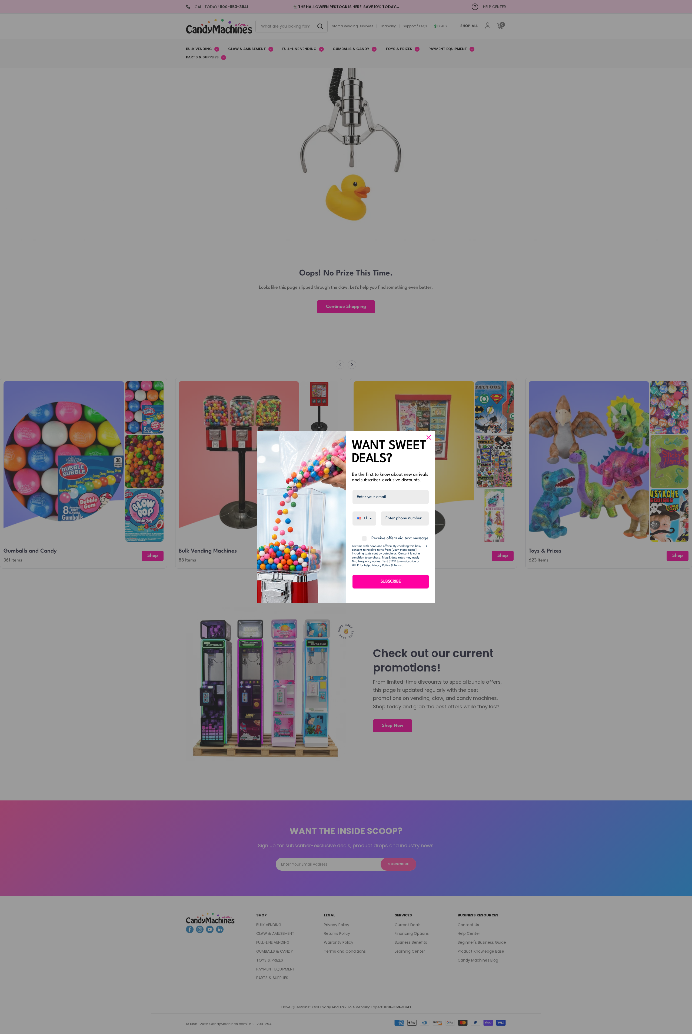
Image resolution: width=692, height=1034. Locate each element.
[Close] (428, 437)
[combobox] (364, 518)
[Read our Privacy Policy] (426, 547)
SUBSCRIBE (391, 582)
